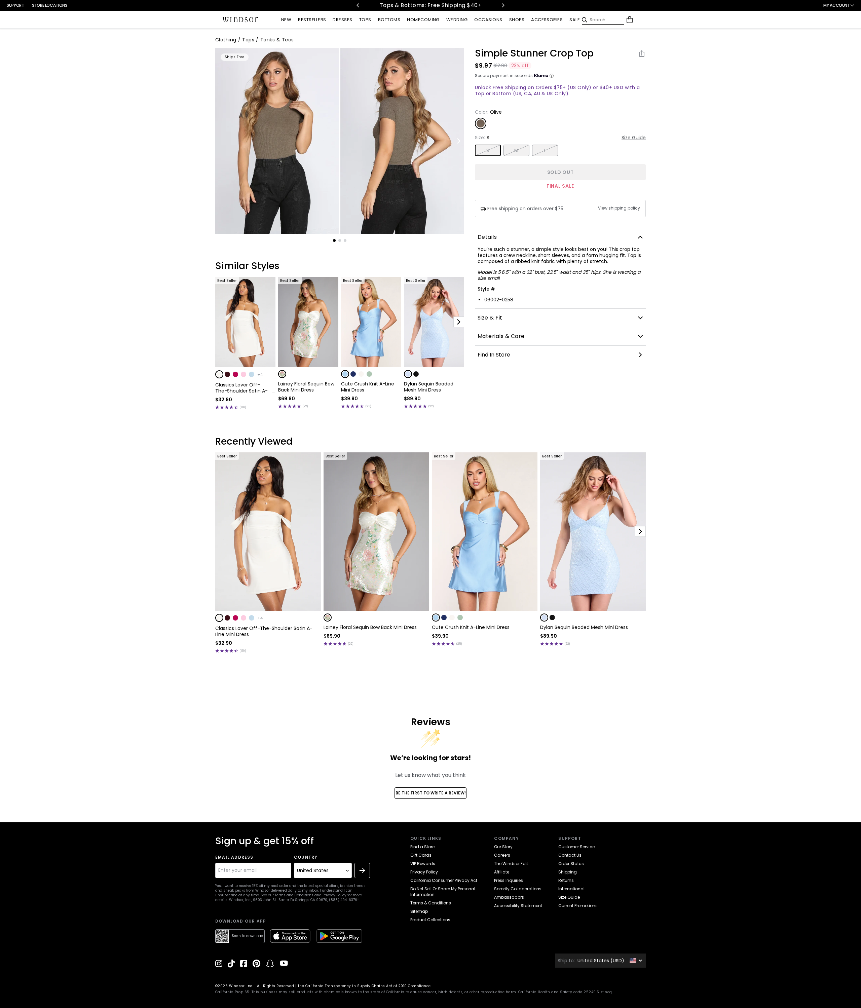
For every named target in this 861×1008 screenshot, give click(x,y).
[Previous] (358, 5)
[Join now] (362, 870)
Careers (502, 855)
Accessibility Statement (518, 905)
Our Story (503, 847)
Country (305, 857)
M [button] (516, 150)
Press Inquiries (508, 880)
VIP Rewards (422, 863)
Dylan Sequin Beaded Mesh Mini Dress (428, 387)
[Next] (502, 5)
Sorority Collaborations (517, 889)
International (571, 889)
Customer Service (576, 847)
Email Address (234, 857)
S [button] (487, 150)
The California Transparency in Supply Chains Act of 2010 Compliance (364, 985)
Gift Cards (421, 855)
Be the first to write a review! (431, 793)
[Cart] (629, 19)
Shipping (567, 872)
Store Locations (49, 5)
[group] (277, 141)
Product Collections (430, 920)
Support (15, 5)
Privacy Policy (334, 895)
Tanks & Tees (277, 40)
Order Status (571, 863)
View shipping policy (619, 208)
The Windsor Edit (511, 863)
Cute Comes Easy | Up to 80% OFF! (437, 5)
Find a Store (422, 847)
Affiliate (501, 872)
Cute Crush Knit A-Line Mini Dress (367, 387)
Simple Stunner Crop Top (534, 53)
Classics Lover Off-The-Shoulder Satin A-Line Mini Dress (241, 388)
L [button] (545, 150)
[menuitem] (286, 20)
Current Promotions (578, 905)
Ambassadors (509, 897)
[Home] (240, 20)
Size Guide (634, 138)
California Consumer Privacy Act (443, 880)
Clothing (225, 40)
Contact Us (570, 855)
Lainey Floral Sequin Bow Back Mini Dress (306, 387)
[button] (219, 374)
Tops (248, 40)
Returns (566, 880)
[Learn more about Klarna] (552, 75)
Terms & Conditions (430, 903)
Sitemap (419, 911)
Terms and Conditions (294, 895)
